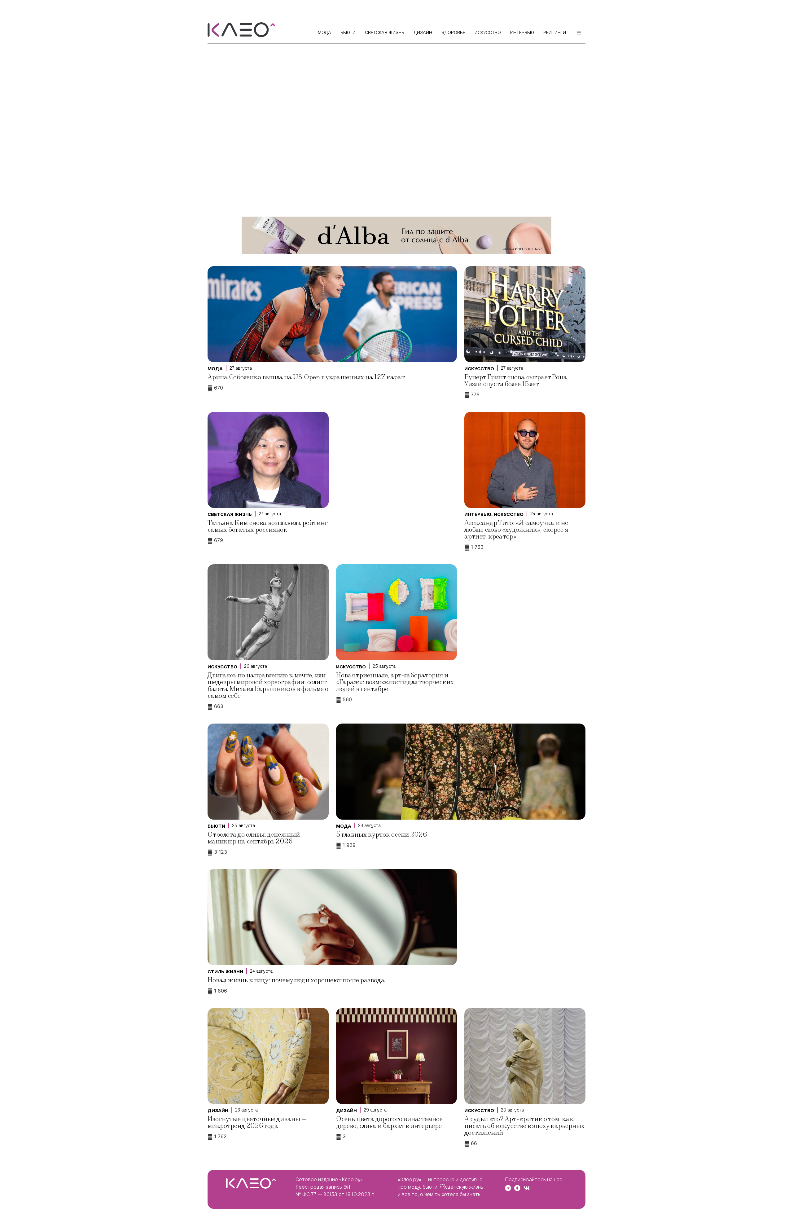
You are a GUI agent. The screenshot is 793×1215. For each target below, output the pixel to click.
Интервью (477, 514)
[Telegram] (508, 1188)
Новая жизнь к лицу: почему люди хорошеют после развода (296, 980)
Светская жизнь (230, 514)
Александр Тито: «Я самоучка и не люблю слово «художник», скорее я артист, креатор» (516, 530)
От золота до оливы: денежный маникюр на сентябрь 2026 (254, 838)
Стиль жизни (225, 972)
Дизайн (218, 1110)
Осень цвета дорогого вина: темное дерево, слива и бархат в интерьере (389, 1122)
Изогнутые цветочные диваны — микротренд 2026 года (257, 1122)
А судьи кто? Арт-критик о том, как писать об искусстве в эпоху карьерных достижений (524, 1126)
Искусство (479, 369)
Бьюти (216, 826)
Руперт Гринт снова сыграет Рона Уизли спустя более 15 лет (515, 380)
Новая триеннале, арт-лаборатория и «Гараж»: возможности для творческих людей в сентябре (395, 682)
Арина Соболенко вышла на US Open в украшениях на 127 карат (306, 377)
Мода (215, 369)
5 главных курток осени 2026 (381, 834)
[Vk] (527, 1188)
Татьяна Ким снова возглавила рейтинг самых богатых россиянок (267, 526)
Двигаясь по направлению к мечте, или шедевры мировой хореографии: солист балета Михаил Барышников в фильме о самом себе (268, 685)
